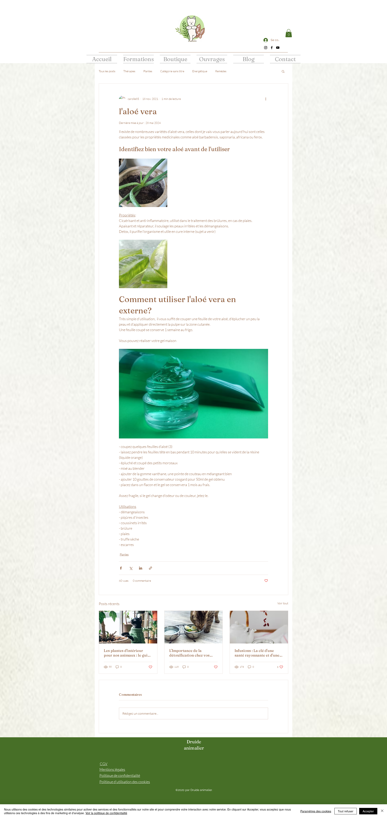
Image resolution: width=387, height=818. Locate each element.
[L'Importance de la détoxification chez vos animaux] (193, 627)
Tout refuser (345, 811)
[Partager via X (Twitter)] (131, 568)
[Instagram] (266, 48)
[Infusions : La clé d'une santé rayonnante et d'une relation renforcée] (259, 627)
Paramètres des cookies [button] (315, 811)
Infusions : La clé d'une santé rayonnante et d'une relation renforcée (257, 653)
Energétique (199, 71)
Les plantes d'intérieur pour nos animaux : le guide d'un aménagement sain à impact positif (128, 653)
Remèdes (220, 71)
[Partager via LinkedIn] (141, 568)
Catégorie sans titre (172, 71)
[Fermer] (382, 811)
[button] (288, 33)
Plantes (147, 71)
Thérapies (129, 71)
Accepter (368, 811)
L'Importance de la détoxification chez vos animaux (189, 653)
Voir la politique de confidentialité (106, 813)
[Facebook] (272, 48)
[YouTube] (278, 48)
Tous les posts (107, 71)
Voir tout (282, 603)
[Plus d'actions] (265, 98)
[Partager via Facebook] (121, 568)
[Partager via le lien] (150, 568)
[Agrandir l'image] (143, 183)
